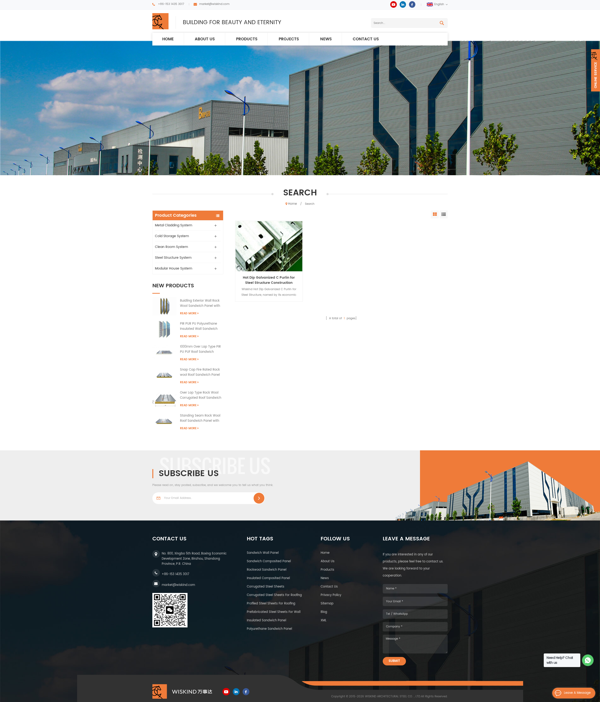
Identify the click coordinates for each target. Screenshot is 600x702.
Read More (188, 313)
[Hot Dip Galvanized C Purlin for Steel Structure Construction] (269, 246)
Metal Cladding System (173, 225)
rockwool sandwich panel (266, 569)
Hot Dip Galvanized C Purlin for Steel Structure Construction (269, 280)
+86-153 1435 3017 (171, 4)
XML (323, 620)
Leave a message (577, 693)
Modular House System (173, 268)
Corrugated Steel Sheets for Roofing (274, 595)
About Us (327, 561)
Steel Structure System (173, 257)
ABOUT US (205, 39)
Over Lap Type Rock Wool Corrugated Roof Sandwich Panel (200, 395)
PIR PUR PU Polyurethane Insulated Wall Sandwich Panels (199, 326)
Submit (394, 661)
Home (168, 39)
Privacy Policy (331, 595)
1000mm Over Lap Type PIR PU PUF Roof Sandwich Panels (200, 349)
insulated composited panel (268, 578)
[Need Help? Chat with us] (588, 660)
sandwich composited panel (269, 561)
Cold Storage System (172, 236)
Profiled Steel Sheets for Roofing (271, 603)
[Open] (595, 70)
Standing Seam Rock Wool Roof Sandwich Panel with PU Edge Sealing (200, 418)
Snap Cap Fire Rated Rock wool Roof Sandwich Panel (200, 372)
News (325, 578)
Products (247, 39)
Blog (324, 612)
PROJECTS (289, 39)
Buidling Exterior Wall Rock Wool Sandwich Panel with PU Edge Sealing (200, 303)
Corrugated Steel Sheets (265, 586)
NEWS (326, 39)
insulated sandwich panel (266, 620)
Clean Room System (171, 247)
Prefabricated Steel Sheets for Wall (273, 612)
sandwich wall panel (263, 552)
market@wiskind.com (214, 4)
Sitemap (327, 603)
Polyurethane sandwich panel (269, 628)
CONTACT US (366, 39)
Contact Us (329, 586)
